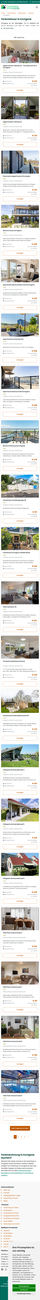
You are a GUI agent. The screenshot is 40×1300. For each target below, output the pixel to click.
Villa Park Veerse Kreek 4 (12, 933)
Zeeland (30, 13)
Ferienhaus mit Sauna (11, 1218)
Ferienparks (8, 1210)
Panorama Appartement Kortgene (16, 176)
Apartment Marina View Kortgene (16, 392)
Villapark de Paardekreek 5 (13, 824)
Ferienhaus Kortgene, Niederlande (16, 553)
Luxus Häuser (8, 1221)
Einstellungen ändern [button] (24, 1293)
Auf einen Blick (8, 28)
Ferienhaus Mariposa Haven (14, 661)
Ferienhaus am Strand (12, 1224)
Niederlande (22, 13)
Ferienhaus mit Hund (11, 1213)
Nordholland (8, 1233)
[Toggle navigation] (36, 7)
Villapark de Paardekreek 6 (13, 878)
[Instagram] (6, 1269)
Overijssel (7, 1244)
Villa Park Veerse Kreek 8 (12, 1041)
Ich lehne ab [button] (24, 1290)
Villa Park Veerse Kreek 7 (12, 987)
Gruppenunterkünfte (11, 1216)
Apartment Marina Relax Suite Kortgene (19, 285)
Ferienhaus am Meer (11, 1208)
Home (3, 13)
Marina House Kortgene (12, 230)
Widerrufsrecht (6, 1286)
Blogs (5, 1201)
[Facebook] (2, 1269)
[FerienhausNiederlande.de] (10, 7)
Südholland (8, 1236)
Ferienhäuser (11, 13)
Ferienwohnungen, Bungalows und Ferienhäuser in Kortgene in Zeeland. (17, 1172)
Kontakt (6, 1193)
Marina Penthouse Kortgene (14, 446)
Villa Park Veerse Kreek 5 (12, 1096)
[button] (37, 51)
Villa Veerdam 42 (9, 607)
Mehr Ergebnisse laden (20, 1128)
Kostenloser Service (11, 1198)
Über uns (7, 1190)
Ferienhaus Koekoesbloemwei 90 (16, 716)
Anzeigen (20, 90)
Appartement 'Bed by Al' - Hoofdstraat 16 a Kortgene (20, 67)
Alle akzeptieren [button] (24, 1286)
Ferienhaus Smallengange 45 (14, 500)
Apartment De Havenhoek (13, 339)
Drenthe (7, 1239)
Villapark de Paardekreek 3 (13, 770)
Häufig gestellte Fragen (12, 1195)
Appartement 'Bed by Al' (12, 122)
